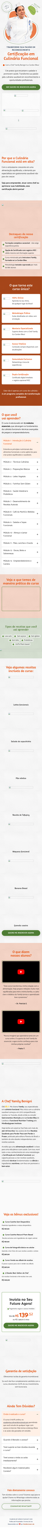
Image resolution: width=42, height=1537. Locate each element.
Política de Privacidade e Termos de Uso (21, 1521)
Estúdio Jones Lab (28, 1524)
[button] (21, 1326)
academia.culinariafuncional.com (15, 1422)
